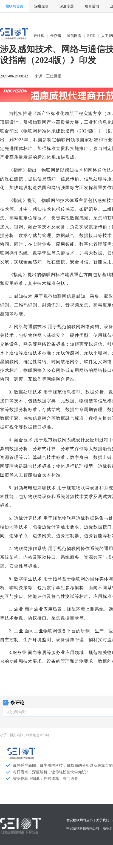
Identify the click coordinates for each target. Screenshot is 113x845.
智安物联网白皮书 (79, 820)
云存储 (55, 36)
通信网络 (74, 36)
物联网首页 (14, 6)
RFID (91, 36)
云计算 (38, 36)
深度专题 (67, 6)
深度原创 (41, 6)
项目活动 (92, 6)
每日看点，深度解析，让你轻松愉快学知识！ (51, 772)
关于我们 (102, 820)
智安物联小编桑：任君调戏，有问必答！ (47, 779)
